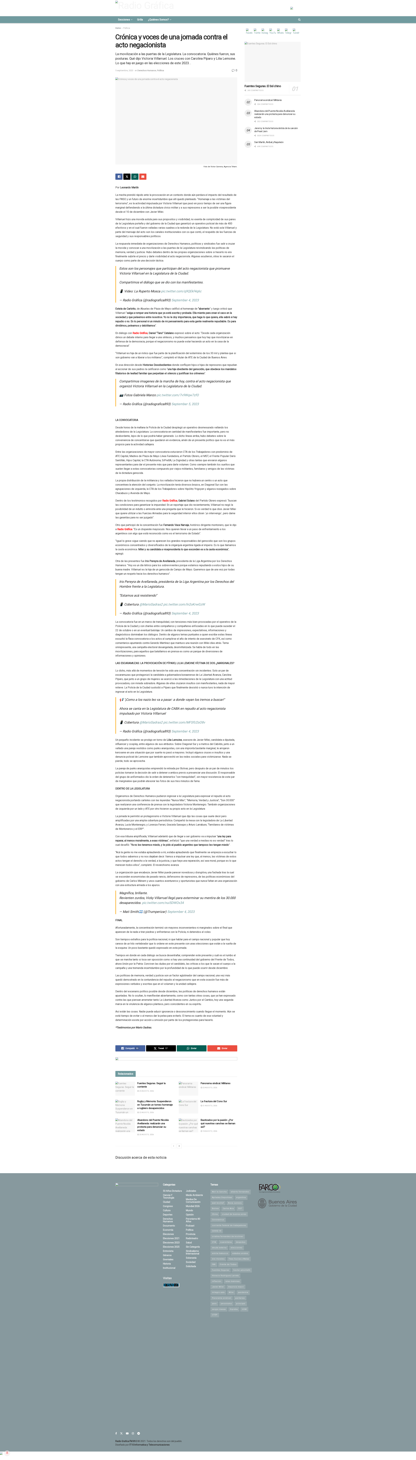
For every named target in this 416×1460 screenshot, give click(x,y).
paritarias (240, 1298)
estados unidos (240, 1253)
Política (126, 28)
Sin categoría (193, 1246)
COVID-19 (216, 1231)
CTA (214, 1242)
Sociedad (190, 1262)
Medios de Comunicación (193, 1200)
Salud (189, 1242)
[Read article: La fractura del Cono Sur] (188, 1107)
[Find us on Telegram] (138, 1433)
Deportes (167, 1214)
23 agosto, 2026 (146, 1091)
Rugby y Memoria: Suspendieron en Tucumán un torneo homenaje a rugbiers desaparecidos (155, 1105)
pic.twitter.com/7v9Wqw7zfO (178, 395)
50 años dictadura (172, 1191)
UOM (244, 1309)
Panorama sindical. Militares (215, 1083)
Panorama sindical (221, 1298)
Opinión (190, 1214)
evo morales (218, 1259)
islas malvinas (232, 1281)
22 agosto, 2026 (146, 1112)
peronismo (226, 1304)
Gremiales (168, 1259)
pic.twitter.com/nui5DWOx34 (163, 903)
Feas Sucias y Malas (239, 1259)
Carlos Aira (228, 1208)
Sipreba (234, 1309)
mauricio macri (236, 1287)
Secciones (124, 19)
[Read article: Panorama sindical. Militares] (188, 1089)
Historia (167, 1263)
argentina (241, 1197)
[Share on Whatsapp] (134, 177)
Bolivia (215, 1208)
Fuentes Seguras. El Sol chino (263, 86)
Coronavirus (218, 1220)
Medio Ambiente (194, 1195)
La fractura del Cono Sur (214, 1101)
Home (118, 28)
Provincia (190, 1234)
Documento (169, 1225)
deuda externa (219, 1248)
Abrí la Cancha (219, 1192)
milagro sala (218, 1292)
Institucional (169, 1268)
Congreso (168, 1206)
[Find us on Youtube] (127, 1433)
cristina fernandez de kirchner (227, 1236)
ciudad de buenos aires (234, 1214)
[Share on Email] (142, 177)
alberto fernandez (240, 1192)
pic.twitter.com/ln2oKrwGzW (184, 604)
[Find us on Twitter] (121, 1433)
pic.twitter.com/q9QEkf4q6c (181, 291)
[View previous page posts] (173, 1146)
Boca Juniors (235, 1203)
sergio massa (219, 1309)
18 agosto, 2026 (209, 1131)
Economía (168, 1230)
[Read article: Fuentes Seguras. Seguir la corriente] (125, 1089)
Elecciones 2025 (171, 1246)
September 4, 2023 (185, 300)
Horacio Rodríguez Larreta (225, 1276)
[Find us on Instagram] (133, 1433)
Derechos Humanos (146, 70)
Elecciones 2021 (171, 1238)
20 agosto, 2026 (146, 1135)
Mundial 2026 (193, 1206)
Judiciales (191, 1191)
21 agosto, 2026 (209, 1106)
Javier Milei (218, 1287)
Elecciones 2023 (171, 1242)
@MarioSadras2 (150, 604)
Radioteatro (192, 1238)
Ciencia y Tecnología (168, 1196)
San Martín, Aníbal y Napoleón (269, 142)
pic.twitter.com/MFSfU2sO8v (184, 722)
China (215, 1214)
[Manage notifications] (7, 1452)
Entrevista (168, 1251)
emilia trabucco (220, 1253)
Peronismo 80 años (193, 1220)
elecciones (236, 1248)
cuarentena (226, 1242)
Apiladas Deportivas (222, 1197)
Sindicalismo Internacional (192, 1252)
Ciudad (166, 1202)
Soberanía (191, 1258)
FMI (214, 1264)
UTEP (214, 1315)
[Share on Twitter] (126, 177)
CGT (240, 1208)
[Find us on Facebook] (116, 1433)
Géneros (167, 1255)
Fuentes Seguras (220, 1270)
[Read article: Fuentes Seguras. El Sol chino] (273, 62)
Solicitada (191, 1266)
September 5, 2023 (185, 404)
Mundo (189, 1210)
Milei (231, 1292)
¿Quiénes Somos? (158, 19)
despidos (240, 1242)
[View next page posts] (179, 1146)
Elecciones (168, 1234)
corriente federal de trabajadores (229, 1225)
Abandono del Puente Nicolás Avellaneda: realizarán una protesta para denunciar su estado (274, 114)
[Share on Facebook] (119, 177)
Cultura (166, 1210)
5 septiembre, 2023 (124, 70)
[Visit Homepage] (145, 8)
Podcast (190, 1225)
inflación (216, 1281)
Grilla (140, 19)
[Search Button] (299, 19)
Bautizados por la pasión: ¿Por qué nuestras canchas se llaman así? (218, 1123)
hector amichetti (241, 1270)
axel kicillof (218, 1203)
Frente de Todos (228, 1264)
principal (240, 1304)
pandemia (243, 1292)
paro (214, 1304)
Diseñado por (142, 1444)
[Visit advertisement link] (176, 1061)
